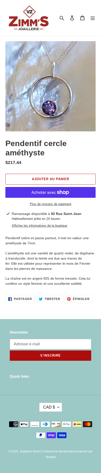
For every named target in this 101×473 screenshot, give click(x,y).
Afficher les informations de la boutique (39, 225)
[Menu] (93, 17)
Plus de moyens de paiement (50, 204)
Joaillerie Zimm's (31, 451)
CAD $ (49, 407)
